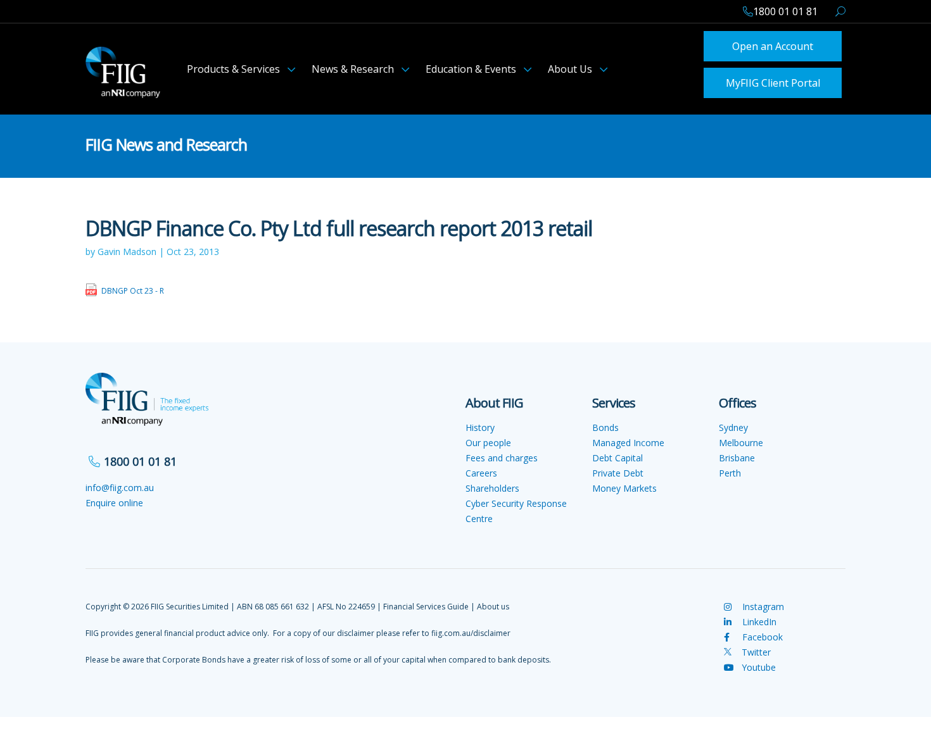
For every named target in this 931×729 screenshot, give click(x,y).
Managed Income (628, 439)
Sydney (733, 424)
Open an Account (772, 45)
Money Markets (624, 484)
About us (493, 602)
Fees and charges (502, 454)
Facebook (761, 633)
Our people (488, 439)
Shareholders (492, 484)
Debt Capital (617, 454)
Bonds (605, 424)
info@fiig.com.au (120, 484)
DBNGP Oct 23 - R (132, 287)
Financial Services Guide (426, 602)
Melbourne (741, 439)
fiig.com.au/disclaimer (470, 629)
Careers (481, 469)
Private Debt (617, 469)
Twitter (755, 648)
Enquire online (114, 499)
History (480, 424)
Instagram (762, 603)
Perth (730, 469)
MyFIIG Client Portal (773, 80)
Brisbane (737, 454)
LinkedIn (758, 618)
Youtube (759, 663)
